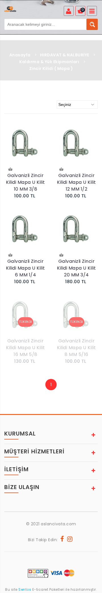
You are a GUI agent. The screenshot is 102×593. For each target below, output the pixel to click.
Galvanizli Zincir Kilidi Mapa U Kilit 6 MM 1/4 (25, 268)
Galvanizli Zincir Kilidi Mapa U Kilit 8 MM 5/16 (76, 348)
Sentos (25, 589)
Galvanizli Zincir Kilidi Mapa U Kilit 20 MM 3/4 (76, 268)
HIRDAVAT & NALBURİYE (64, 55)
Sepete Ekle (11, 170)
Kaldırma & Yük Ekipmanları (49, 62)
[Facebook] (62, 540)
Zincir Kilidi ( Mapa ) (51, 68)
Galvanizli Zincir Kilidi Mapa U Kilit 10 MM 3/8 (25, 182)
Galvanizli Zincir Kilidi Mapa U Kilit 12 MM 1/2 (76, 182)
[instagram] (70, 540)
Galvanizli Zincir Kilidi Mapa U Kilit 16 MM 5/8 (25, 348)
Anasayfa (20, 55)
